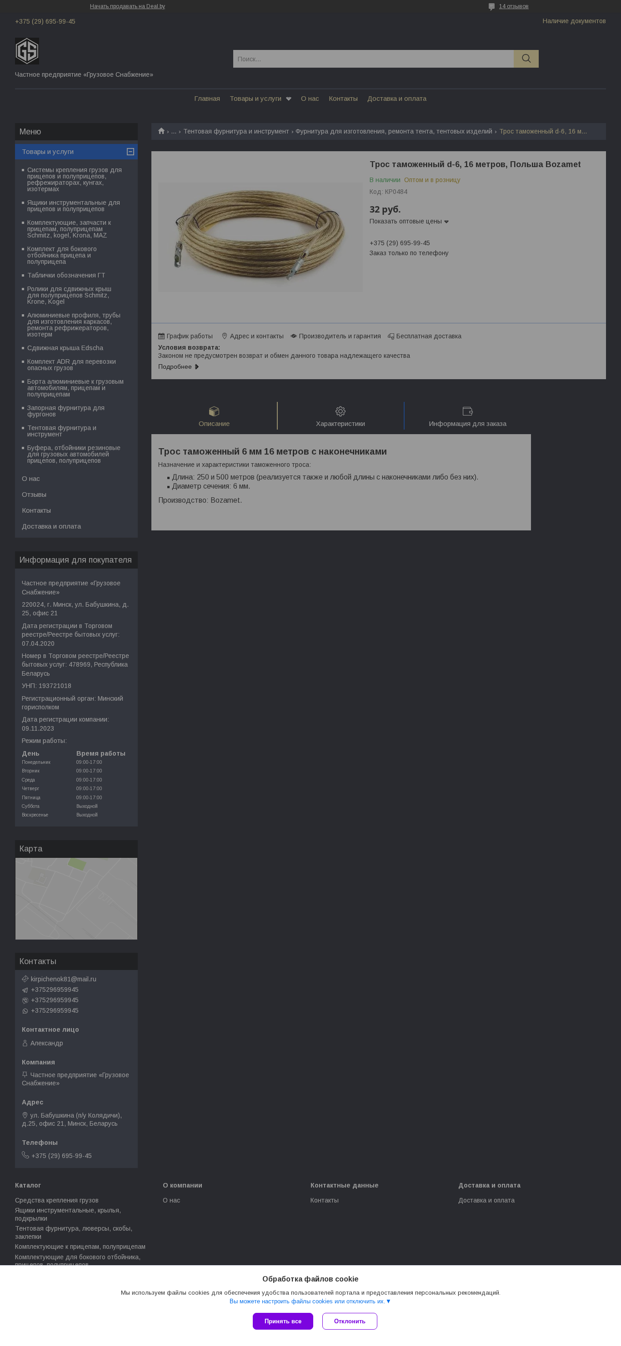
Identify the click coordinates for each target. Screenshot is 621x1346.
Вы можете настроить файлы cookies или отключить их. (308, 1301)
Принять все (283, 1321)
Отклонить (350, 1321)
